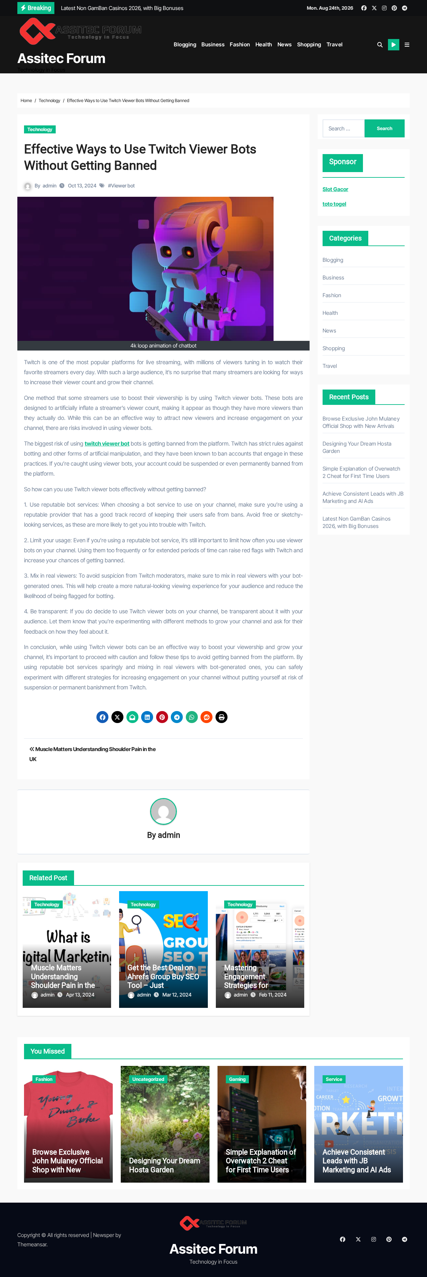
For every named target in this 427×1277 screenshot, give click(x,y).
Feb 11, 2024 (273, 995)
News (285, 44)
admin (49, 185)
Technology (39, 129)
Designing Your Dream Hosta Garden (164, 1165)
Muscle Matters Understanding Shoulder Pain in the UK (63, 981)
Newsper (103, 1235)
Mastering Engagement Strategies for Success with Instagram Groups (253, 985)
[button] (407, 45)
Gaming (237, 1079)
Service (334, 1079)
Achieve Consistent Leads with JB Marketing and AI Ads (357, 1161)
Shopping (309, 44)
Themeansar (31, 1244)
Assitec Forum (61, 58)
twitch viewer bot (107, 443)
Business (213, 44)
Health (264, 44)
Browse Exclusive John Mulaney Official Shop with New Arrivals (67, 1165)
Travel (335, 44)
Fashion (240, 44)
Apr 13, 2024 (80, 995)
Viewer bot (123, 185)
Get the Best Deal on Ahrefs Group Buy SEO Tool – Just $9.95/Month (163, 981)
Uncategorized (148, 1079)
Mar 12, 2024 (176, 995)
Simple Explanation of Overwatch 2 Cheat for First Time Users (261, 1161)
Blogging (185, 44)
